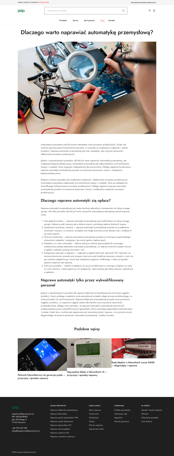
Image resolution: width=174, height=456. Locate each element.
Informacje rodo (120, 413)
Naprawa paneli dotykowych (61, 421)
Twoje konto (94, 413)
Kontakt (111, 20)
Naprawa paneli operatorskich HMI (64, 417)
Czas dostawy (146, 421)
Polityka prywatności (122, 410)
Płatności (144, 413)
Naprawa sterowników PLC (61, 425)
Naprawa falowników (58, 413)
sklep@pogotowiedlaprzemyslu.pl (26, 430)
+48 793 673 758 (43, 2)
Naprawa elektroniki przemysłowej (63, 410)
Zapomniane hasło (96, 429)
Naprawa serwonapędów (60, 429)
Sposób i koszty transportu (151, 410)
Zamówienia (94, 417)
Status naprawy (95, 410)
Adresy (91, 421)
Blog (102, 20)
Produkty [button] (63, 20)
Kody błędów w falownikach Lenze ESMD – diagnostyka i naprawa (133, 364)
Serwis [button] (75, 20)
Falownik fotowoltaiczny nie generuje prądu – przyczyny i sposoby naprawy (41, 376)
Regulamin (118, 417)
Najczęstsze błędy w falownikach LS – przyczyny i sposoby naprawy (87, 373)
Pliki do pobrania (96, 425)
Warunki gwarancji (121, 421)
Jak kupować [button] (89, 20)
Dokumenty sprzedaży (149, 417)
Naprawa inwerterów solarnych (62, 436)
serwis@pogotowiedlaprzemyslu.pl (143, 3)
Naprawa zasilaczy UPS (59, 432)
